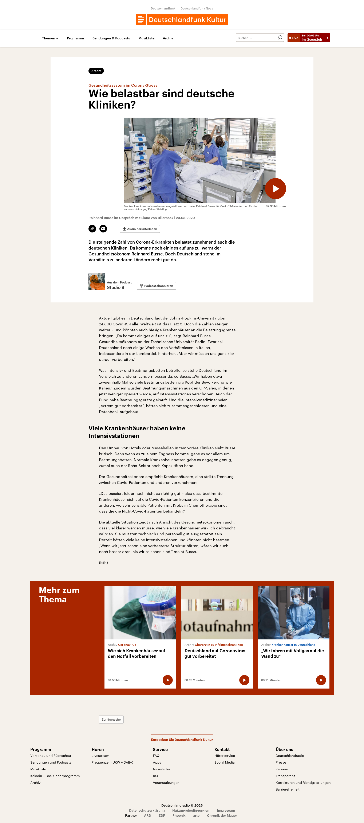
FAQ (156, 755)
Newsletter (161, 769)
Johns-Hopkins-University (193, 318)
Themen (48, 38)
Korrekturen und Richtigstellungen (303, 782)
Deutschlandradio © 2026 (182, 805)
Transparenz (285, 776)
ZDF (162, 815)
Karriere (282, 769)
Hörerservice (224, 755)
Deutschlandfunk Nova (197, 8)
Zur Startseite (111, 719)
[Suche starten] (280, 38)
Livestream (100, 755)
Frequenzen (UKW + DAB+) (112, 762)
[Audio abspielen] (275, 188)
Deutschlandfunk (163, 8)
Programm (75, 38)
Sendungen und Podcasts (50, 762)
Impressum (226, 810)
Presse (281, 762)
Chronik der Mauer (222, 815)
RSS (156, 776)
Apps (157, 762)
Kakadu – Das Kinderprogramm (55, 776)
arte (196, 815)
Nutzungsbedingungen (190, 810)
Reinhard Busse (197, 335)
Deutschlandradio (290, 755)
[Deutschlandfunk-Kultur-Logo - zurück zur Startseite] (182, 19)
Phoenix (179, 815)
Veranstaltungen (166, 782)
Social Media (224, 762)
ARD (147, 815)
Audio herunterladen (142, 229)
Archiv (168, 38)
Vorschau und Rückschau (50, 755)
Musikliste (146, 38)
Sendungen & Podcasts (111, 38)
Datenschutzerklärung (147, 810)
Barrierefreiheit (288, 789)
